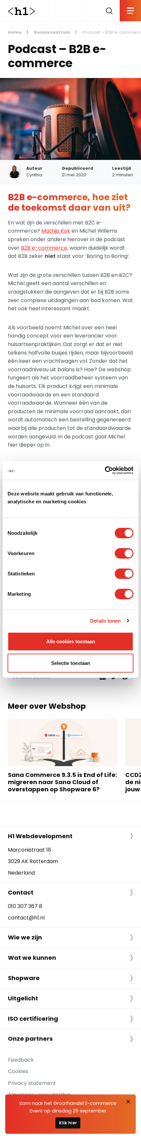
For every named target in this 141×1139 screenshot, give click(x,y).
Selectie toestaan (70, 663)
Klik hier (68, 1123)
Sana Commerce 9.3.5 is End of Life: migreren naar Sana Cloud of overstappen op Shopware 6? (62, 782)
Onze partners (30, 1038)
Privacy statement (32, 1083)
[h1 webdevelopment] (21, 10)
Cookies (18, 1071)
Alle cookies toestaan (70, 641)
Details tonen (105, 620)
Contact (20, 892)
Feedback (21, 1060)
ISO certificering (33, 1018)
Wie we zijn (25, 937)
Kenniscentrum (52, 32)
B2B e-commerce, (44, 248)
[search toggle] (109, 10)
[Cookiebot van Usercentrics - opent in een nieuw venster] (104, 470)
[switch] (124, 553)
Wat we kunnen (32, 958)
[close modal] (128, 1101)
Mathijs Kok (55, 231)
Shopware (24, 978)
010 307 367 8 (25, 906)
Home (15, 32)
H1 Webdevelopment (40, 836)
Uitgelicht (23, 998)
